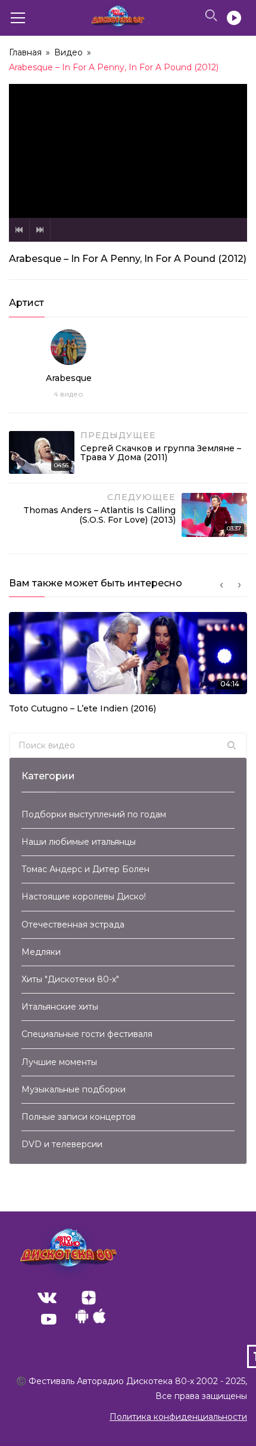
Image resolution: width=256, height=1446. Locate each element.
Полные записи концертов (78, 1116)
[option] (128, 666)
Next (40, 230)
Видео (68, 52)
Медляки (41, 952)
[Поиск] (231, 745)
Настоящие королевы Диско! (83, 896)
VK (47, 1297)
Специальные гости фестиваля (86, 1034)
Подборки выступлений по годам (93, 814)
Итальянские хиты (59, 1006)
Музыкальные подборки (73, 1089)
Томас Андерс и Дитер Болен (85, 869)
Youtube (49, 1319)
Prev (19, 230)
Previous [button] (221, 585)
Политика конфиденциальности (178, 1416)
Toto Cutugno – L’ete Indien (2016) (82, 708)
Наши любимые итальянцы (78, 841)
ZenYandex (89, 1297)
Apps (90, 1319)
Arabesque (69, 378)
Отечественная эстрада (72, 924)
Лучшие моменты (59, 1062)
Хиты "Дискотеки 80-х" (70, 979)
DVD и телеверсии (61, 1144)
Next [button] (239, 585)
